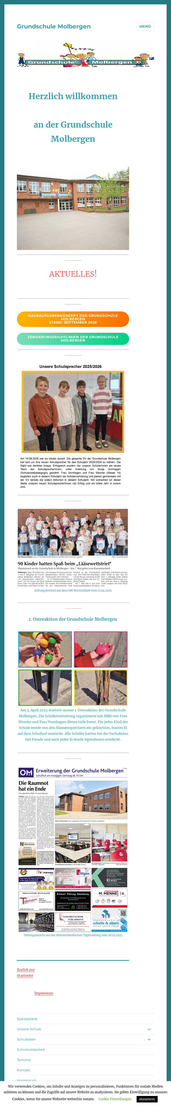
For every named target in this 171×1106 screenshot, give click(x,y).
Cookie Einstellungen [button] (115, 1099)
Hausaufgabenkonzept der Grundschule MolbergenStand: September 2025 (73, 319)
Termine (24, 1060)
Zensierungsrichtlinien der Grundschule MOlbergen (73, 338)
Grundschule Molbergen (54, 26)
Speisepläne (27, 1019)
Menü (145, 26)
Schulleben (26, 1039)
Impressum (43, 993)
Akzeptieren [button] (147, 1099)
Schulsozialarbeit (31, 1050)
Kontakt (23, 1070)
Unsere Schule (29, 1029)
